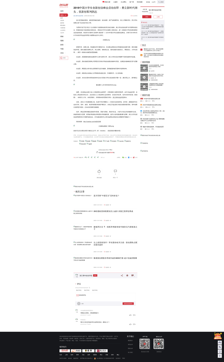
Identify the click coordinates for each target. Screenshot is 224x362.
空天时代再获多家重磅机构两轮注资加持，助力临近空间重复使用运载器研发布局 (153, 55)
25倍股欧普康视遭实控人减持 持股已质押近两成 (113, 211)
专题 (62, 49)
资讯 (62, 15)
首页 (62, 11)
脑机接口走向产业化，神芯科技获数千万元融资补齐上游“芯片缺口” (153, 49)
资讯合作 (130, 344)
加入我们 (130, 352)
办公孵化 (123, 2)
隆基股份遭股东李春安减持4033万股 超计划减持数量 (115, 258)
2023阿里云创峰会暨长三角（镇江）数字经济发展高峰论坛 (152, 112)
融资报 (62, 23)
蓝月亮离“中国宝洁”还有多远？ (106, 195)
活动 (62, 53)
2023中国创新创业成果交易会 (152, 105)
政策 (62, 44)
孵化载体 (62, 25)
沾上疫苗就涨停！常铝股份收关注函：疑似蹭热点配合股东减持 (115, 243)
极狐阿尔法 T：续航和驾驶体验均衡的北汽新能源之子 (115, 228)
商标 (62, 36)
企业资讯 (62, 30)
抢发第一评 (108, 205)
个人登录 (161, 2)
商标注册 (107, 2)
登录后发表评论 (128, 303)
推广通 (132, 2)
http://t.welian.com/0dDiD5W (92, 121)
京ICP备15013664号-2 (86, 358)
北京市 (62, 32)
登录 (77, 295)
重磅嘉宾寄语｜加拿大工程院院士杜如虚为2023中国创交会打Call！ (156, 75)
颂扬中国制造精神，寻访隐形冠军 (153, 127)
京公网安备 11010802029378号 (105, 358)
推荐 (61, 18)
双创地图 (139, 2)
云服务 (115, 2)
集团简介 (130, 340)
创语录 (62, 20)
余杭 (83, 35)
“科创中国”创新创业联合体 (152, 99)
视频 (62, 40)
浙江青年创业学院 (78, 16)
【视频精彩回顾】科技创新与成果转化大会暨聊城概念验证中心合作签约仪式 (156, 85)
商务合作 (130, 348)
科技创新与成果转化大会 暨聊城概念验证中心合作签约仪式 (152, 120)
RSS (123, 358)
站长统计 (118, 358)
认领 (158, 17)
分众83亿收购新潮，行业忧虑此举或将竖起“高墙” (156, 65)
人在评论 (135, 15)
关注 (95, 275)
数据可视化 (78, 290)
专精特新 (62, 28)
